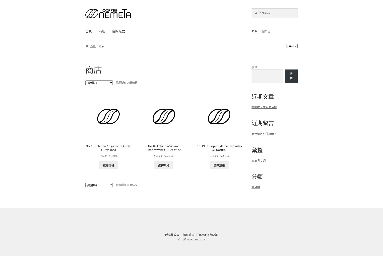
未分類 (256, 187)
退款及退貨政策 (208, 235)
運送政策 (188, 235)
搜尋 (254, 67)
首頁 (88, 31)
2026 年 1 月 (259, 160)
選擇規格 (108, 165)
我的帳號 (118, 31)
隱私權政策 (172, 235)
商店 (102, 31)
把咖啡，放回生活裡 (264, 107)
